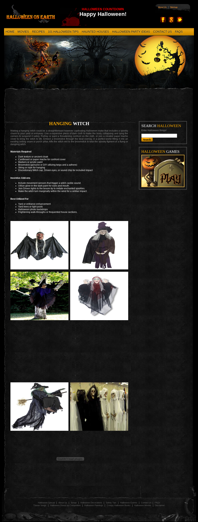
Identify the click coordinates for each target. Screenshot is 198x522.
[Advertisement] (101, 106)
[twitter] (180, 22)
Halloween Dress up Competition (65, 505)
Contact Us (146, 502)
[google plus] (171, 22)
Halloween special (46, 502)
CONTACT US (162, 31)
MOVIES (23, 31)
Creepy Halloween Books (119, 505)
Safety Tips (111, 502)
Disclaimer (160, 505)
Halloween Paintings (94, 505)
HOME (10, 31)
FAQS (179, 31)
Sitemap (174, 7)
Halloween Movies (143, 505)
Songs (74, 502)
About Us (162, 7)
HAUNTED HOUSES (95, 31)
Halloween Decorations (91, 502)
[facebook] (163, 22)
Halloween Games (129, 502)
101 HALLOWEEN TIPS (63, 31)
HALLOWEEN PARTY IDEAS (131, 31)
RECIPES (38, 31)
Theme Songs (39, 505)
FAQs (157, 502)
